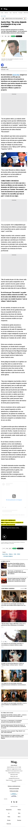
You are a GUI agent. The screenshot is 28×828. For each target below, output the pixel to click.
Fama (9, 816)
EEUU (18, 554)
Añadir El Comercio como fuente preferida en (14, 18)
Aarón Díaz (5, 554)
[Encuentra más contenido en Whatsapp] (8, 36)
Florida (2, 12)
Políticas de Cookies (14, 791)
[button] (4, 537)
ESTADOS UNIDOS (8, 556)
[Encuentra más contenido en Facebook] (2, 36)
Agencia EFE (4, 67)
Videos (19, 809)
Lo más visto (5, 561)
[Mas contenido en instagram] (16, 802)
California (6, 12)
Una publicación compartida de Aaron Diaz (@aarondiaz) (14, 514)
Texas (10, 12)
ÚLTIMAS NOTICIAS (7, 712)
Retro (19, 816)
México (11, 554)
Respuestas (9, 809)
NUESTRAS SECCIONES (14, 806)
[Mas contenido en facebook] (11, 802)
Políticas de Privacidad (14, 788)
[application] (14, 533)
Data (19, 813)
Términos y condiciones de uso (14, 786)
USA (15, 554)
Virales (8, 820)
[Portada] (14, 764)
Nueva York (15, 12)
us (8, 813)
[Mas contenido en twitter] (14, 802)
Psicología (20, 12)
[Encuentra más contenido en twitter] (5, 36)
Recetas (19, 820)
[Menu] (2, 9)
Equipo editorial (14, 765)
